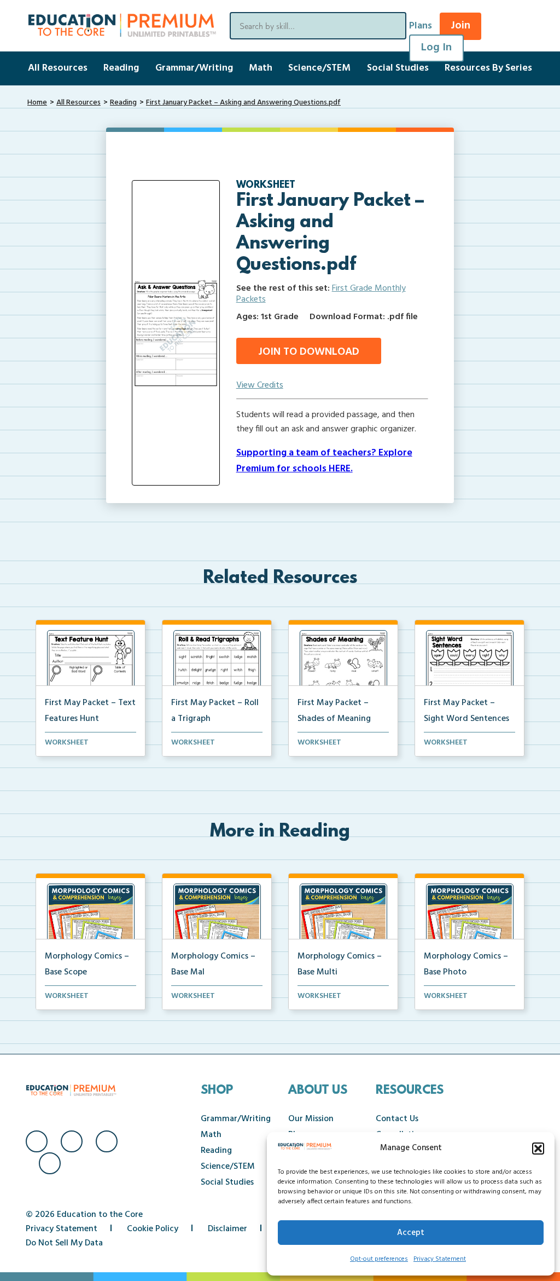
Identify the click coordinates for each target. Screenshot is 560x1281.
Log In (436, 47)
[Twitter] (106, 1141)
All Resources (58, 68)
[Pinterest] (50, 1163)
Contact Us (397, 1119)
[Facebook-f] (36, 1141)
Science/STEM (319, 68)
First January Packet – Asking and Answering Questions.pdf (243, 102)
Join (460, 25)
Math (260, 68)
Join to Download (308, 352)
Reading (121, 68)
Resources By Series (488, 68)
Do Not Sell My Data (64, 1243)
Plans (420, 26)
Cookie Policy (152, 1229)
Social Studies (398, 68)
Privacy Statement (439, 1259)
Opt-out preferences (379, 1259)
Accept (410, 1232)
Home (37, 102)
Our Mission (311, 1119)
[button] (538, 1148)
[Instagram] (71, 1141)
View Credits (259, 385)
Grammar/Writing (194, 68)
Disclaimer (227, 1229)
